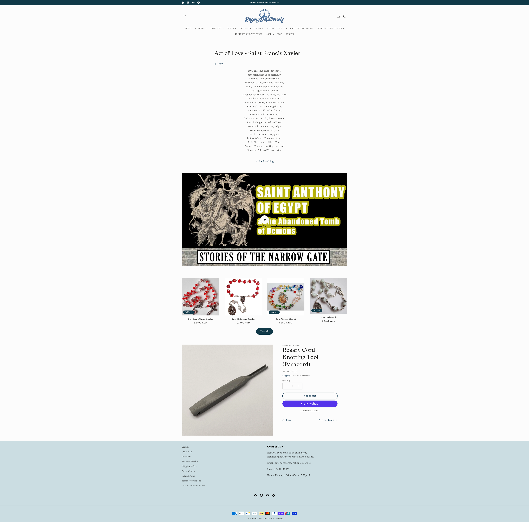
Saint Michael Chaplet (286, 319)
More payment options (310, 410)
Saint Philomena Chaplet (243, 319)
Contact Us (187, 452)
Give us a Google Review (194, 485)
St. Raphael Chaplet (328, 317)
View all (264, 331)
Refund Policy (188, 476)
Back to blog (266, 161)
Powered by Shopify (275, 518)
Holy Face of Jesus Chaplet (200, 319)
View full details (326, 420)
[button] (185, 16)
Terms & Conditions (191, 481)
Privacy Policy (188, 471)
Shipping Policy (189, 466)
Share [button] (220, 64)
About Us (186, 456)
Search (185, 447)
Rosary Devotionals (259, 518)
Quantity (286, 380)
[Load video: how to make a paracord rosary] (264, 219)
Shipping (286, 376)
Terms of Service (190, 461)
